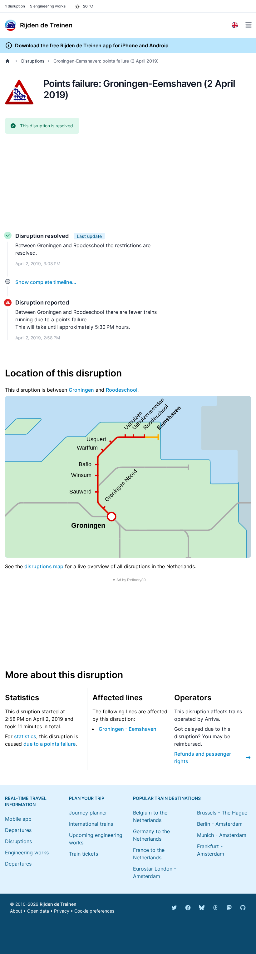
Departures (18, 830)
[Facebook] (188, 907)
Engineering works (27, 852)
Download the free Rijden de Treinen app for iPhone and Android (92, 45)
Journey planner (88, 813)
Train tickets (83, 854)
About (16, 911)
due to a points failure (49, 744)
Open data (38, 911)
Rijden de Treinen (58, 904)
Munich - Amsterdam (221, 835)
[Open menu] (248, 25)
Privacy (61, 911)
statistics (25, 736)
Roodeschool (121, 390)
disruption (15, 6)
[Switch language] (234, 25)
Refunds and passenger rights (202, 757)
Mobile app (18, 819)
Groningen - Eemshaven (127, 729)
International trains (91, 824)
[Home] (8, 61)
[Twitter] (174, 907)
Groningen (81, 390)
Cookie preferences (94, 911)
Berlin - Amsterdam (220, 824)
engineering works (48, 6)
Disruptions (33, 61)
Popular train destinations (167, 798)
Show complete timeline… (45, 282)
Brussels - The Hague (222, 813)
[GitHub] (243, 907)
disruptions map (43, 566)
